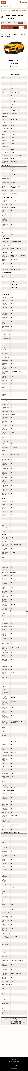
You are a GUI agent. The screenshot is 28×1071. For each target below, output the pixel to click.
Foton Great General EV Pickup (15, 10)
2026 (4, 22)
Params (22, 27)
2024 (15, 22)
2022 (25, 10)
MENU (3, 2)
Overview (5, 27)
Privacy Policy (14, 1068)
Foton (5, 10)
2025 (9, 22)
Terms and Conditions (14, 1065)
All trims (4, 31)
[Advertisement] (14, 1043)
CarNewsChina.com (14, 1061)
